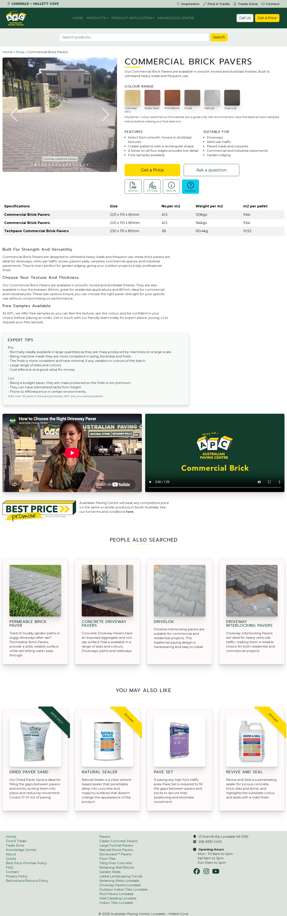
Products (96, 18)
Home (77, 18)
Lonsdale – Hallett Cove (35, 3)
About (11, 854)
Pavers (104, 837)
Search (219, 37)
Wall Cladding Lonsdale (118, 898)
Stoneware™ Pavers (115, 854)
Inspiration (190, 4)
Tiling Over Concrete (115, 863)
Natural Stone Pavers (116, 850)
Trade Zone (248, 4)
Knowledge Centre (176, 18)
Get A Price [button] (267, 18)
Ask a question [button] (211, 170)
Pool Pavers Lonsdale (116, 894)
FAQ (9, 867)
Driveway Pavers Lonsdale (120, 885)
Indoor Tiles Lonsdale (116, 903)
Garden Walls (109, 872)
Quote (11, 859)
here (129, 512)
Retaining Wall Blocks (116, 867)
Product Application (131, 18)
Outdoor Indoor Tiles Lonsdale (123, 889)
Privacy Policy (17, 876)
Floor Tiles (107, 859)
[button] (14, 115)
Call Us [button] (245, 18)
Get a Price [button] (152, 170)
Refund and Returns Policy (27, 881)
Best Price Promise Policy (26, 863)
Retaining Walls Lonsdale (119, 881)
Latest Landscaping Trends (120, 876)
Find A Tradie (219, 4)
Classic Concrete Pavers (118, 841)
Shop (20, 52)
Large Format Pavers (116, 845)
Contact (272, 4)
